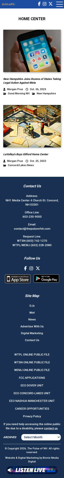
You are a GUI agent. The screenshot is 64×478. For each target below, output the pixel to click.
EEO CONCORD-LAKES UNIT (32, 393)
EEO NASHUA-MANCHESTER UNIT (32, 401)
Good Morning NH (19, 93)
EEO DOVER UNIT (32, 385)
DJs (32, 305)
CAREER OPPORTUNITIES (32, 408)
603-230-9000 (32, 216)
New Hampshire (46, 93)
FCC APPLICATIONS (32, 377)
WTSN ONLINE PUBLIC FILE (32, 362)
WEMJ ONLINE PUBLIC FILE (32, 370)
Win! (32, 312)
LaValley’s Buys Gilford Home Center (25, 154)
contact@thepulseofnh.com (32, 228)
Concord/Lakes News (21, 165)
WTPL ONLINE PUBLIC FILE (32, 354)
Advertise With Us (32, 326)
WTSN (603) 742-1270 (32, 240)
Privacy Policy (32, 416)
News (32, 319)
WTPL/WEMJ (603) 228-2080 (32, 245)
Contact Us (32, 340)
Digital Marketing (32, 333)
